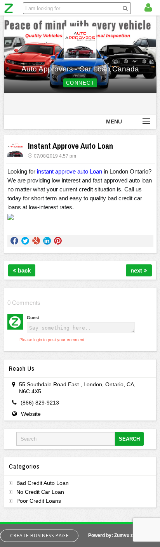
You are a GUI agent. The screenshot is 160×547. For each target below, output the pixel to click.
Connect (80, 83)
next (137, 270)
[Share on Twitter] (25, 241)
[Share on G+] (36, 241)
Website (31, 414)
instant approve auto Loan (69, 171)
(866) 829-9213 (40, 402)
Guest (33, 317)
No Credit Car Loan (40, 492)
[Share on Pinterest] (58, 241)
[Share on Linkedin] (47, 241)
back (23, 270)
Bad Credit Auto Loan (42, 483)
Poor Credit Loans (38, 501)
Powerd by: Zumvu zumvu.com (122, 535)
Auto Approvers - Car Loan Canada (80, 69)
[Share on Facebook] (14, 241)
